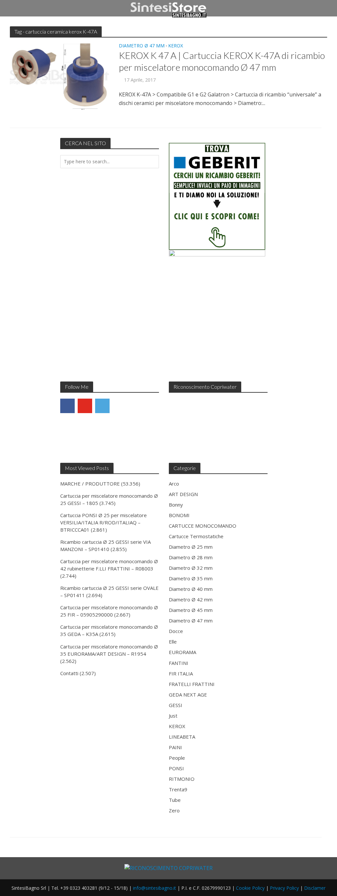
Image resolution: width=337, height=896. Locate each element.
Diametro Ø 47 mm (142, 46)
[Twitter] (102, 406)
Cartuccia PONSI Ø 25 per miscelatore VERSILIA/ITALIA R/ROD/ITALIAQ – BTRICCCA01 (103, 522)
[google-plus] (120, 406)
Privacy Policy (284, 888)
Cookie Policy (250, 888)
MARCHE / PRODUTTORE (90, 483)
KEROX (175, 46)
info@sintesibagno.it (154, 888)
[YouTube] (85, 406)
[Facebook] (67, 406)
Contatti (69, 673)
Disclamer (314, 888)
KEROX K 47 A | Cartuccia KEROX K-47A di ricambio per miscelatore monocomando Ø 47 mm (222, 61)
